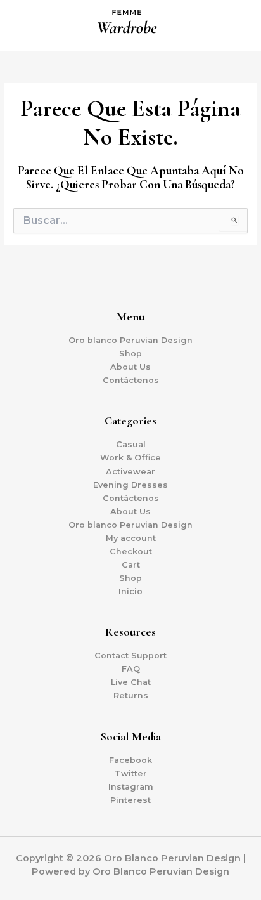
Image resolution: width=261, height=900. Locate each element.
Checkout (131, 551)
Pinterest (130, 800)
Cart (131, 565)
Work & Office (130, 457)
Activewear (130, 471)
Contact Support (130, 655)
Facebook (130, 760)
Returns (130, 695)
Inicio (130, 591)
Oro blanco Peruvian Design (130, 340)
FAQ (131, 669)
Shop (130, 353)
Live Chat (131, 682)
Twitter (131, 773)
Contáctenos (131, 380)
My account (131, 538)
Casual (131, 444)
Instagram (130, 787)
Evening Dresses (130, 485)
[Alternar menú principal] (235, 25)
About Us (130, 367)
